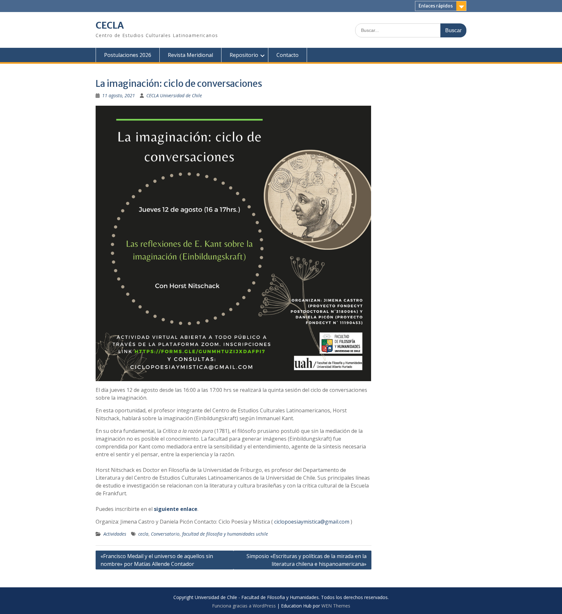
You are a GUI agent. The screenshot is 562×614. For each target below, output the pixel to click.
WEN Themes (335, 606)
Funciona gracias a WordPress (244, 606)
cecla (143, 534)
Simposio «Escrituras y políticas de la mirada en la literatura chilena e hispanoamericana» (307, 560)
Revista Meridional (190, 55)
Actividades (114, 534)
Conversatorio (165, 534)
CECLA (110, 25)
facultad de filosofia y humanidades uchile (225, 534)
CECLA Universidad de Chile (174, 95)
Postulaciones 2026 (127, 55)
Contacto (287, 55)
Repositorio (244, 55)
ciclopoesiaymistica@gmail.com (311, 521)
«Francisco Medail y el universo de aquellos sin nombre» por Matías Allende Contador (156, 560)
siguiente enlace (175, 509)
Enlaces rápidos (436, 6)
